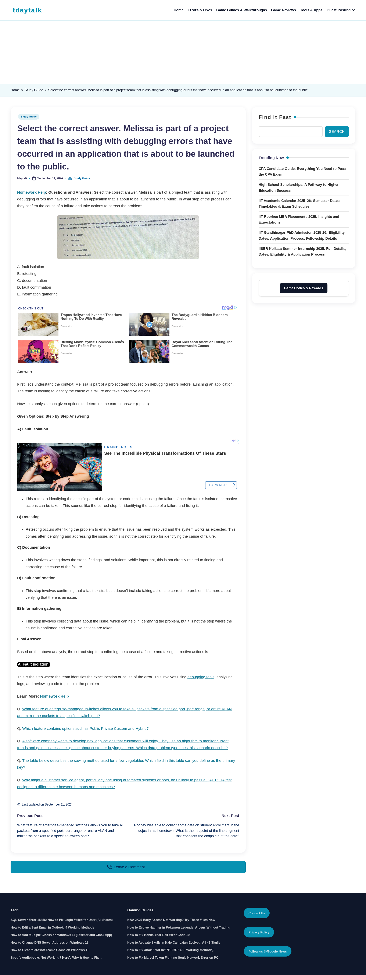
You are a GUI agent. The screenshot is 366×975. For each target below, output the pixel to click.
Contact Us (256, 913)
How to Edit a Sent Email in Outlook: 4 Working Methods (52, 927)
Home (15, 90)
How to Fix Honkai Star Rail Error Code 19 (158, 935)
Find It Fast (275, 117)
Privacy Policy (258, 932)
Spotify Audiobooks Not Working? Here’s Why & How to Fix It (56, 957)
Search (337, 131)
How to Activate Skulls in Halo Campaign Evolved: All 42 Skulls (173, 942)
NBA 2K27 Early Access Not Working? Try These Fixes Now (171, 920)
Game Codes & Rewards (303, 288)
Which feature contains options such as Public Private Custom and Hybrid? (85, 728)
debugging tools (200, 677)
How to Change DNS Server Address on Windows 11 (49, 942)
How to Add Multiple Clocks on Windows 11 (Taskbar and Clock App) (61, 935)
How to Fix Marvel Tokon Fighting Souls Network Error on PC (172, 957)
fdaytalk (27, 10)
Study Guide (34, 90)
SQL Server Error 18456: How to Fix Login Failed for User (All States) (62, 920)
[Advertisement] (183, 52)
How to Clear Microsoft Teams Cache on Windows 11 (50, 950)
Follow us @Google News (267, 951)
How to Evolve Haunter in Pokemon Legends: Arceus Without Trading (178, 927)
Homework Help (31, 192)
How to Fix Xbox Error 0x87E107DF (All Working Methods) (170, 950)
